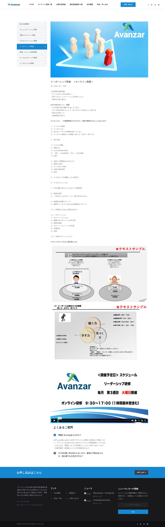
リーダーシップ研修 (27, 46)
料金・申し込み (102, 4)
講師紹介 (72, 493)
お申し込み (140, 472)
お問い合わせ (128, 4)
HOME (31, 4)
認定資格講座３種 (76, 4)
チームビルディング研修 (28, 58)
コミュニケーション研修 (28, 30)
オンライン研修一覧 (45, 4)
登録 (133, 512)
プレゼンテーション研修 (28, 41)
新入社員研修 (24, 24)
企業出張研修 (61, 4)
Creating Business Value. (102, 500)
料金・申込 (58, 498)
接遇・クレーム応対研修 (28, 52)
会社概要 (90, 4)
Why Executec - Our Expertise (103, 493)
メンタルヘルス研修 (27, 63)
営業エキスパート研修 (27, 35)
